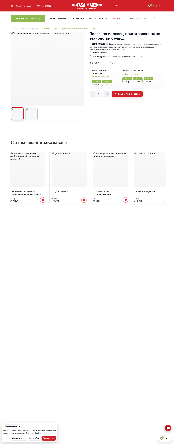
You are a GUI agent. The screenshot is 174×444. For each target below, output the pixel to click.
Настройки (34, 438)
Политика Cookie (33, 433)
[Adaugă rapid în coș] (42, 200)
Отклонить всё (18, 438)
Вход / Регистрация (24, 6)
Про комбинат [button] (58, 18)
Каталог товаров (29, 18)
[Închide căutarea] (160, 18)
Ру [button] (116, 6)
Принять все (49, 438)
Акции (116, 18)
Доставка (104, 18)
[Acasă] (87, 6)
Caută (154, 18)
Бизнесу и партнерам (84, 18)
